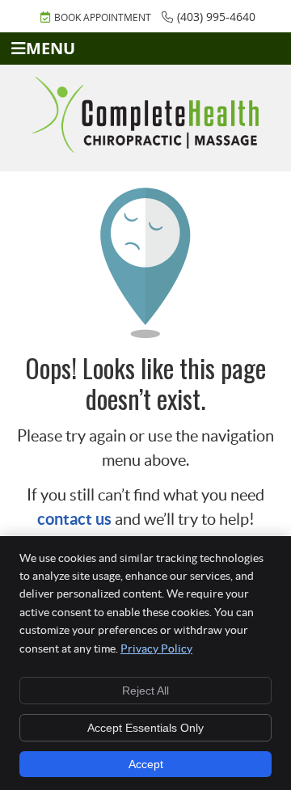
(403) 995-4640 (216, 16)
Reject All (145, 690)
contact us (74, 518)
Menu (50, 48)
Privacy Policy (156, 648)
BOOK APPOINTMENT (102, 17)
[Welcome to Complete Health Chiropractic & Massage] (145, 147)
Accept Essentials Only (145, 727)
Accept (146, 764)
